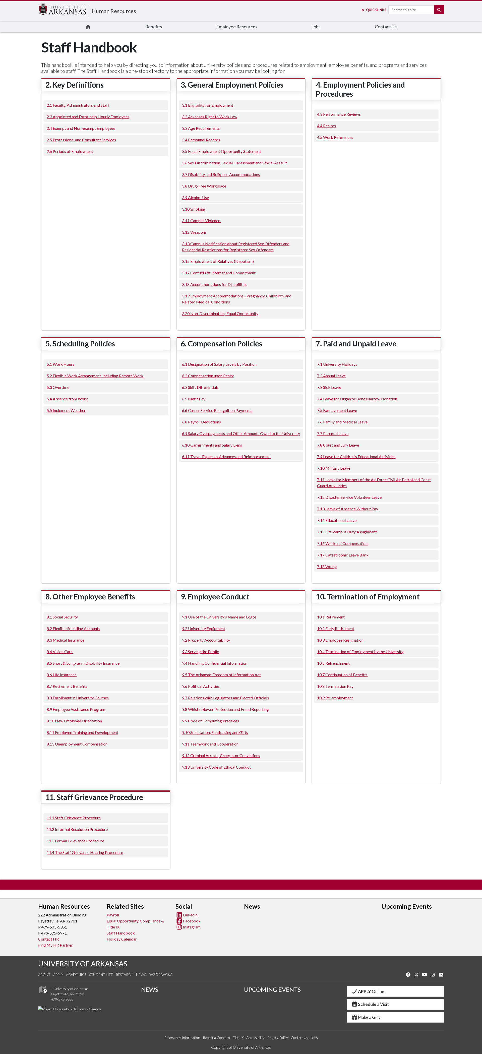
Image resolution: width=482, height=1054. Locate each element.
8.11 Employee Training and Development (82, 732)
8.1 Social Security (62, 616)
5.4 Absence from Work (67, 398)
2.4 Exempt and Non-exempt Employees (81, 128)
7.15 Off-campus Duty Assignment (347, 531)
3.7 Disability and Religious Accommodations (221, 174)
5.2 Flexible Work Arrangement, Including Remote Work (95, 375)
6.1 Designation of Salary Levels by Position (219, 364)
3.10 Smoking (193, 209)
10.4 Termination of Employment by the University (360, 651)
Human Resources (114, 11)
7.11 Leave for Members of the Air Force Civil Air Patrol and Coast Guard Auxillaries (374, 482)
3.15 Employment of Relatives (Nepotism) (218, 261)
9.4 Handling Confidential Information (214, 663)
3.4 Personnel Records (201, 139)
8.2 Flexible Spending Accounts (73, 628)
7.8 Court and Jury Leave (338, 445)
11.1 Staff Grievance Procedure (74, 817)
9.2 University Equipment (203, 628)
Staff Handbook (121, 933)
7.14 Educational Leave (336, 520)
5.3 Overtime (58, 387)
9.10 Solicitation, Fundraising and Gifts (215, 732)
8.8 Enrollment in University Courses (78, 697)
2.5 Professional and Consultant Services (81, 139)
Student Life (101, 974)
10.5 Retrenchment (333, 663)
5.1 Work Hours (60, 364)
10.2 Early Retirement (335, 628)
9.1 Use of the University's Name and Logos (219, 616)
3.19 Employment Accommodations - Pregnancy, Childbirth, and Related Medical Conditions (236, 298)
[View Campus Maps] (42, 995)
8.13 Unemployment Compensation (77, 743)
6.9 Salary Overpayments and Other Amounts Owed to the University (241, 433)
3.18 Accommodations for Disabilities (214, 284)
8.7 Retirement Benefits (67, 686)
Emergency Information (182, 1037)
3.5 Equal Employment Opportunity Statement (221, 151)
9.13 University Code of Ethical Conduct (216, 767)
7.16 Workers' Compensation (342, 543)
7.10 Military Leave (333, 468)
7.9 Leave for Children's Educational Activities (356, 456)
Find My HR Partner (55, 945)
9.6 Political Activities (201, 686)
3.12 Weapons (194, 232)
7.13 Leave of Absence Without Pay (347, 508)
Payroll (113, 914)
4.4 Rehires (326, 125)
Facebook (192, 920)
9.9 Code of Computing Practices (210, 720)
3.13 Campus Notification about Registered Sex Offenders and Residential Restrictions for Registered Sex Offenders (235, 246)
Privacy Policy (277, 1037)
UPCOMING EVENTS (272, 989)
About (44, 974)
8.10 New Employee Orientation (74, 720)
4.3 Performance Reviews (339, 114)
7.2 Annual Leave (331, 375)
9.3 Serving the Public (200, 651)
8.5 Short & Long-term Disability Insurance (83, 663)
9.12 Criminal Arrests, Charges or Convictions (221, 755)
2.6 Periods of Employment (70, 151)
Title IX (238, 1037)
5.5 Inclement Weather (66, 410)
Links (376, 10)
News (141, 974)
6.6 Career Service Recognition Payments (217, 410)
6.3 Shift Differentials (200, 387)
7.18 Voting (327, 566)
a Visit (373, 1004)
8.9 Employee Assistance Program (76, 709)
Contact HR (48, 939)
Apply (58, 974)
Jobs (316, 26)
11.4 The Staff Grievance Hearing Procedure (85, 852)
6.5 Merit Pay (193, 398)
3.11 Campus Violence (201, 220)
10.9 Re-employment (335, 697)
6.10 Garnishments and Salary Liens (212, 445)
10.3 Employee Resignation (340, 640)
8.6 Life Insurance (62, 674)
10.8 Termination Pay (335, 686)
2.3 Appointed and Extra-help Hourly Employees (88, 116)
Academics (76, 974)
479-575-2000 (62, 999)
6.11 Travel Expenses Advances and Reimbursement (226, 456)
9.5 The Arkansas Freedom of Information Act (221, 674)
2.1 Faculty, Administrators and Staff (78, 105)
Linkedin (190, 914)
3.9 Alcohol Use (195, 197)
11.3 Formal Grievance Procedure (75, 840)
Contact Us (386, 26)
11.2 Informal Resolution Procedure (77, 829)
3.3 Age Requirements (201, 128)
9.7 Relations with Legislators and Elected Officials (225, 697)
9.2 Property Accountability (206, 640)
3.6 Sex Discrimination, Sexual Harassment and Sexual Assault (234, 162)
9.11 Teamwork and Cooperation (210, 743)
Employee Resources (236, 26)
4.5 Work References (335, 137)
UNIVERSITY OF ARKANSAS (82, 963)
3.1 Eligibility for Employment (207, 105)
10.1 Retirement (331, 616)
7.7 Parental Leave (332, 433)
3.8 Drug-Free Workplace (204, 185)
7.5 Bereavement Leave (337, 410)
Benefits (153, 26)
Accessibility (255, 1037)
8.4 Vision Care (60, 651)
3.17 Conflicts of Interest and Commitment (219, 272)
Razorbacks (160, 974)
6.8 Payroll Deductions (201, 421)
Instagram (192, 926)
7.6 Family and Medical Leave (342, 421)
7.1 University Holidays (337, 364)
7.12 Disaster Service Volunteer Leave (349, 497)
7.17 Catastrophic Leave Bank (343, 554)
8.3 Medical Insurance (65, 640)
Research (124, 974)
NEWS (149, 989)
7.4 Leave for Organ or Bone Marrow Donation (357, 398)
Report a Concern (216, 1037)
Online (371, 991)
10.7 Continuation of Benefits (342, 674)
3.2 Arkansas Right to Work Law (209, 116)
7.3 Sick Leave (329, 387)
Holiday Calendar (122, 939)
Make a (369, 1017)
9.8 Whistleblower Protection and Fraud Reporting (225, 709)
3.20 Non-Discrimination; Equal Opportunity (220, 313)
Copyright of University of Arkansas (241, 1047)
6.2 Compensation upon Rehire (208, 375)
